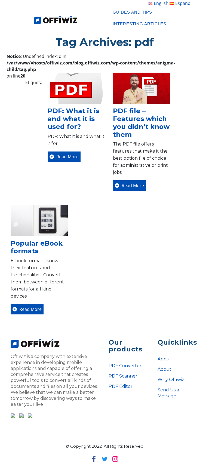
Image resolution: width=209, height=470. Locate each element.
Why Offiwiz (171, 379)
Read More (67, 157)
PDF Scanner (123, 376)
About (164, 369)
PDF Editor (121, 386)
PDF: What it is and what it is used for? (73, 119)
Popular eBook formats (37, 247)
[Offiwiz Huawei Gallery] (28, 415)
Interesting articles (139, 23)
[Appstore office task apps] (20, 415)
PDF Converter (125, 365)
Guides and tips (132, 12)
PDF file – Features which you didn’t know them (141, 122)
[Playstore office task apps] (13, 415)
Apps (163, 358)
